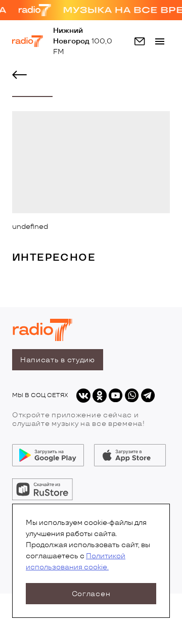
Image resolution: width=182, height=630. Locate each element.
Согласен (91, 594)
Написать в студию (57, 360)
